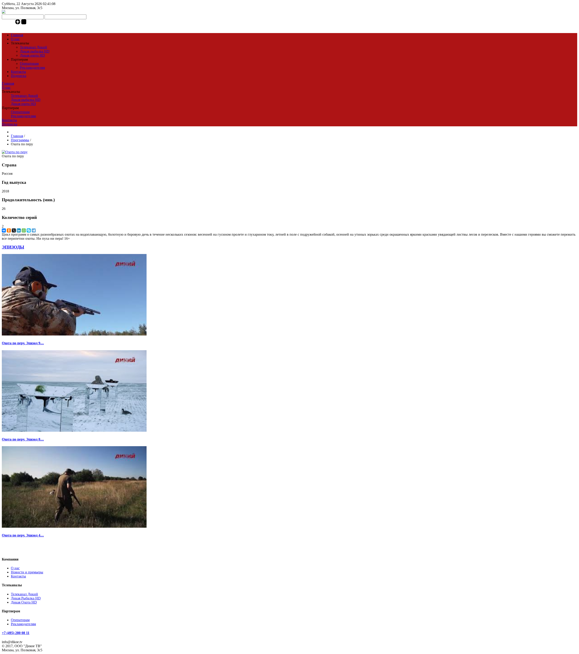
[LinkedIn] (19, 230)
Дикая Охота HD (24, 602)
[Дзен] (18, 23)
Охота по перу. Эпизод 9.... (23, 343)
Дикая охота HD (32, 55)
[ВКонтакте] (4, 230)
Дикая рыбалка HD (35, 51)
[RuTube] (23, 23)
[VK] (8, 23)
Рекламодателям (32, 67)
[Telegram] (12, 23)
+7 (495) (15, 27)
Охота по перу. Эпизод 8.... (23, 439)
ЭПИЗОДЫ (13, 247)
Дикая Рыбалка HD (26, 598)
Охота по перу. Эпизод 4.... (23, 535)
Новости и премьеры (27, 572)
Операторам (29, 63)
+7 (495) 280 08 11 (15, 633)
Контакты (18, 72)
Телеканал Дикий (33, 47)
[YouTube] (3, 23)
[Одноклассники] (9, 230)
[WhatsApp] (24, 230)
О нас (15, 39)
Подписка (18, 76)
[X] (14, 230)
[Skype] (29, 230)
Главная (17, 35)
